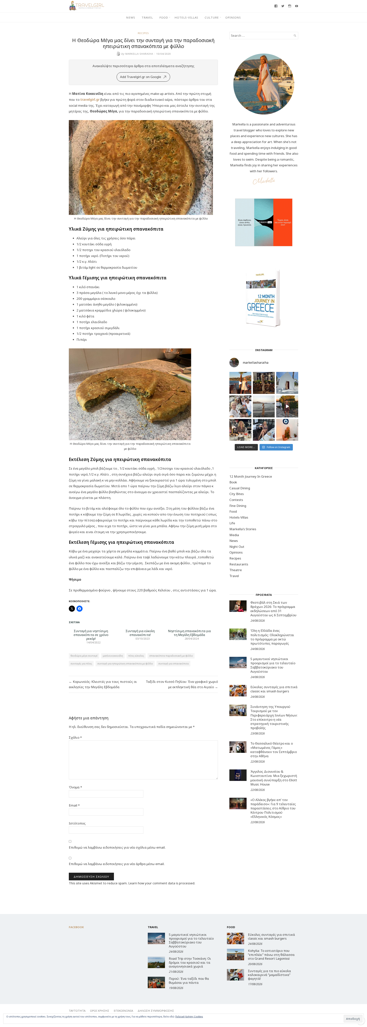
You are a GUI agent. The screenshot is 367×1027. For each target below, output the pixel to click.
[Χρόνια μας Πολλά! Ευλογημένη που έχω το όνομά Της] (287, 383)
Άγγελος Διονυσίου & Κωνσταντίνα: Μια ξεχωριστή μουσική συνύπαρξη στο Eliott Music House (273, 777)
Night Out (236, 546)
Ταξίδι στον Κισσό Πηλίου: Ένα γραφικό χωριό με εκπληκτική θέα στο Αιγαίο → (182, 684)
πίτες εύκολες (136, 655)
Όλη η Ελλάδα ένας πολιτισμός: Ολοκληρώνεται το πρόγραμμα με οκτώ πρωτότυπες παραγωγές (272, 636)
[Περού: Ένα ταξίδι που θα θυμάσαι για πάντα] (156, 982)
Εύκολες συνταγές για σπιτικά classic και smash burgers (273, 689)
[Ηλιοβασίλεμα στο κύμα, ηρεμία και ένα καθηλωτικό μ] (240, 383)
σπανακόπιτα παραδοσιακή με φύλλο (171, 655)
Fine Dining (237, 505)
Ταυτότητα (77, 1010)
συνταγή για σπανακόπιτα (173, 663)
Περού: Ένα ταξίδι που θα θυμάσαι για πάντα (189, 980)
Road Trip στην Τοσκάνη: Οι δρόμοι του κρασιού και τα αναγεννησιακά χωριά (190, 962)
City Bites (236, 494)
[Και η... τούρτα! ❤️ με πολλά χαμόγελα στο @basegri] (240, 430)
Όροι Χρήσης (99, 1010)
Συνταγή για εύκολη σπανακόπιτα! (140, 633)
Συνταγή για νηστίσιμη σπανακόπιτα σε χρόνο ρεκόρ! (91, 635)
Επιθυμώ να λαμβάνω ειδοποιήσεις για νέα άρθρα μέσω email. (117, 864)
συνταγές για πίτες (81, 663)
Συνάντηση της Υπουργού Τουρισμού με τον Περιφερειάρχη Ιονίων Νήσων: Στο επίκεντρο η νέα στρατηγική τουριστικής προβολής (273, 717)
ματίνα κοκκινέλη (113, 655)
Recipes (143, 33)
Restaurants (238, 564)
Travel (147, 17)
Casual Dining (239, 488)
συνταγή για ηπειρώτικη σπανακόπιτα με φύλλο (125, 663)
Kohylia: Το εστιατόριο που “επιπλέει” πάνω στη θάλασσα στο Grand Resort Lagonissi (271, 954)
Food (163, 17)
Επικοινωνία (123, 1010)
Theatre (235, 570)
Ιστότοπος (77, 823)
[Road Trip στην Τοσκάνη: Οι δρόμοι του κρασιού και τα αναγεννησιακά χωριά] (156, 962)
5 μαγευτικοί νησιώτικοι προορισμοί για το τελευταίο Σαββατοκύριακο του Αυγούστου (272, 665)
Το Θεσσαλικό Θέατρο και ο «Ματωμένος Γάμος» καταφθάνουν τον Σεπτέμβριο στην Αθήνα (273, 749)
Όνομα (75, 787)
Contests (236, 500)
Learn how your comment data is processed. (161, 883)
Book (233, 482)
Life (232, 523)
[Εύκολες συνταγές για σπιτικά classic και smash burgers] (238, 690)
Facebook (76, 927)
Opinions (233, 17)
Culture (212, 17)
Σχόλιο (75, 737)
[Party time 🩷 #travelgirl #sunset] (264, 406)
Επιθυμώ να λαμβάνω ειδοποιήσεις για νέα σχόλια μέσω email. (117, 847)
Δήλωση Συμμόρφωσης (156, 1010)
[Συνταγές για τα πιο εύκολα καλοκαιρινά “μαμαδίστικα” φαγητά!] (235, 975)
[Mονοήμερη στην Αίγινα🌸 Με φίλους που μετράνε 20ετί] (240, 406)
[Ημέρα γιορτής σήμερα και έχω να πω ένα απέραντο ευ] (264, 430)
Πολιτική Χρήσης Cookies (189, 1016)
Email (74, 805)
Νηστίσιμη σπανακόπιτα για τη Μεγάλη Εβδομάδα (189, 633)
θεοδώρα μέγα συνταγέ (84, 655)
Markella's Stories (242, 529)
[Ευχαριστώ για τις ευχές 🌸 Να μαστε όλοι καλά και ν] (264, 383)
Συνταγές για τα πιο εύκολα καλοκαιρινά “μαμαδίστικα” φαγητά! (269, 975)
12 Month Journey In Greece (250, 476)
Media (234, 535)
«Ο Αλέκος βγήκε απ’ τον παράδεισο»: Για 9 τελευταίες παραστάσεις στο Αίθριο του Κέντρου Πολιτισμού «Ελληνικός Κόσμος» (273, 808)
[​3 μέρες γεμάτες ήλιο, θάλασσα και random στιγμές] (287, 430)
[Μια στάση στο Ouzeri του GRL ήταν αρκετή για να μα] (287, 406)
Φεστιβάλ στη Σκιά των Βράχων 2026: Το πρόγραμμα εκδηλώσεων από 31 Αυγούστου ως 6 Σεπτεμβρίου (273, 608)
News (130, 17)
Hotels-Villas (186, 17)
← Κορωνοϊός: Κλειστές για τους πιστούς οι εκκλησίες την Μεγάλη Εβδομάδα (103, 684)
